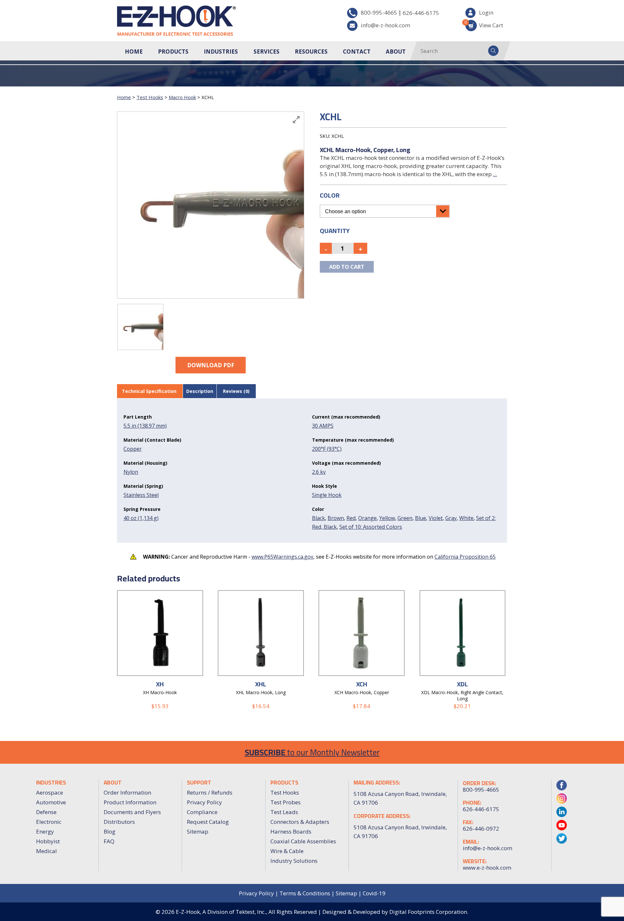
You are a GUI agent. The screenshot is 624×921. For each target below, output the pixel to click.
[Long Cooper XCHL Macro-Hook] (140, 327)
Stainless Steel (141, 495)
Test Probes (285, 802)
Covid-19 (374, 893)
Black (318, 518)
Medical (46, 851)
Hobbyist (48, 841)
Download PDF (210, 365)
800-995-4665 (379, 12)
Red (351, 518)
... (495, 174)
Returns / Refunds (209, 792)
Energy (45, 831)
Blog (109, 831)
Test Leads (284, 812)
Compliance (202, 812)
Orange (367, 518)
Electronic (48, 821)
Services (267, 51)
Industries (221, 51)
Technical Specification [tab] (149, 391)
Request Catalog (208, 821)
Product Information (130, 802)
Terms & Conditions (305, 893)
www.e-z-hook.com (487, 867)
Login (486, 12)
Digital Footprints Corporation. (428, 911)
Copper (133, 448)
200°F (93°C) (327, 448)
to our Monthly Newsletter (312, 752)
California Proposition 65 (465, 556)
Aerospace (49, 792)
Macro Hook (182, 97)
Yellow (387, 518)
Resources (311, 51)
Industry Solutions (294, 860)
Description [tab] (199, 391)
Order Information (127, 792)
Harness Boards (290, 831)
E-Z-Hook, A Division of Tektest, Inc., (221, 911)
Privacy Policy (204, 802)
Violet (436, 518)
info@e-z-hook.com (385, 25)
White (466, 518)
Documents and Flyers (132, 812)
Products (173, 51)
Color (330, 195)
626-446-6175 (421, 13)
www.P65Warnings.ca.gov (282, 556)
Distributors (119, 821)
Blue (420, 518)
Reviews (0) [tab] (236, 391)
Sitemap (197, 831)
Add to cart (346, 266)
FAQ (109, 841)
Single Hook (327, 495)
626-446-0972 (481, 828)
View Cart (484, 24)
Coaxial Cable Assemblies (303, 841)
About (396, 51)
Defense (46, 812)
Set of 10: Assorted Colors (370, 526)
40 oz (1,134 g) (141, 518)
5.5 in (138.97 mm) (145, 425)
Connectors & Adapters (299, 821)
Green (404, 518)
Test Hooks (149, 97)
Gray (451, 518)
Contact (356, 51)
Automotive (51, 802)
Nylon (131, 471)
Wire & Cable (287, 851)
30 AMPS (322, 425)
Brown (336, 518)
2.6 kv (319, 471)
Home (134, 51)
